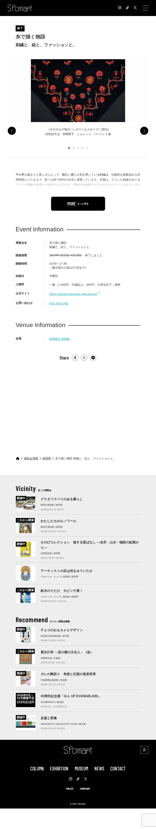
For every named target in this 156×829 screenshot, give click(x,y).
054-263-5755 (58, 303)
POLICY (70, 788)
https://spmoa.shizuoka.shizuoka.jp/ (73, 294)
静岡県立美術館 (59, 339)
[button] (69, 148)
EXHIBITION (59, 768)
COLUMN (37, 768)
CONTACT (118, 768)
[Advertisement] (78, 403)
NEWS (99, 768)
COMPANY (85, 788)
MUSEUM (81, 768)
